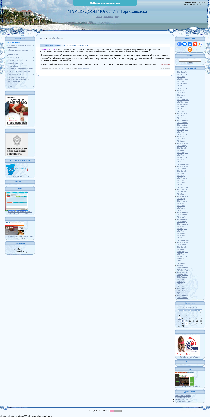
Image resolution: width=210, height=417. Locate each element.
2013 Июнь (181, 93)
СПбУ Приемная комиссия (190, 387)
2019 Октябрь (182, 242)
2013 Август (181, 97)
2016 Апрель (182, 157)
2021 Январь (182, 277)
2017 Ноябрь (182, 189)
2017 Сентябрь (183, 185)
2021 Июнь (181, 288)
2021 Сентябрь (183, 295)
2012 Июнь (181, 77)
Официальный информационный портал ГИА (20, 237)
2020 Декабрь (182, 275)
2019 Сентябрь (183, 240)
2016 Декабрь (182, 171)
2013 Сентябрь (183, 100)
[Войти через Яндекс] (195, 44)
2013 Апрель (182, 88)
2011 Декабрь (182, 72)
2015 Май (180, 136)
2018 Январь (182, 194)
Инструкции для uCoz (183, 401)
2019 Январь (182, 222)
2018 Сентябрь (183, 212)
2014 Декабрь (182, 127)
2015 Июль (181, 141)
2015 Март (181, 132)
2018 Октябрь (182, 215)
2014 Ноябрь (182, 125)
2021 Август (181, 293)
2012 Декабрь (182, 83)
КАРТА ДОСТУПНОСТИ (20, 176)
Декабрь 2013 (190, 307)
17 (183, 321)
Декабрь (56, 38)
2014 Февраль (182, 109)
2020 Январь (182, 249)
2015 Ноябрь (182, 146)
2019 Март (181, 226)
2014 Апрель (182, 113)
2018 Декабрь (182, 219)
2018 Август (181, 210)
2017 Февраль (182, 173)
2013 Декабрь (182, 104)
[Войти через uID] (179, 44)
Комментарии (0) (83, 68)
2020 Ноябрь (182, 272)
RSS (203, 4)
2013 (49, 38)
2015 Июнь (181, 139)
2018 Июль (181, 208)
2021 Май (180, 286)
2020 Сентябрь (183, 268)
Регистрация (108, 17)
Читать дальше (164, 64)
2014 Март (181, 111)
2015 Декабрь (182, 148)
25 (186, 323)
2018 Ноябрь (182, 217)
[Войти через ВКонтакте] (184, 44)
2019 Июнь (181, 233)
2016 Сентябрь (183, 164)
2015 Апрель (182, 134)
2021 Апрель (182, 284)
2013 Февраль (182, 86)
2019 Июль (181, 235)
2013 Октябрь (182, 102)
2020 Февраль (182, 252)
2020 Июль (181, 263)
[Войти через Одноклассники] (190, 49)
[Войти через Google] (200, 44)
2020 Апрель (182, 256)
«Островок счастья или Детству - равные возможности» (65, 45)
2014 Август (181, 118)
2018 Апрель (182, 201)
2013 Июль (181, 95)
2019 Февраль (182, 224)
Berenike (61, 68)
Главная (99, 17)
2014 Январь (182, 106)
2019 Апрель (182, 229)
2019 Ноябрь (182, 245)
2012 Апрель (182, 74)
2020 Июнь (181, 261)
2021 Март (181, 282)
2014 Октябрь (182, 123)
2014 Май (180, 116)
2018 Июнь (181, 206)
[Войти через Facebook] (190, 44)
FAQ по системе (181, 399)
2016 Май (180, 159)
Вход (117, 17)
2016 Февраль (182, 153)
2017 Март (181, 176)
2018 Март (181, 199)
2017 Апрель (182, 178)
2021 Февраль (182, 279)
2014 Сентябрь (183, 120)
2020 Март (181, 254)
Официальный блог (183, 396)
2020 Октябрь (182, 270)
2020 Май (180, 258)
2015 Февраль (182, 130)
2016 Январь (182, 150)
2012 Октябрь (182, 79)
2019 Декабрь (182, 247)
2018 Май (180, 203)
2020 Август (181, 265)
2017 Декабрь (182, 192)
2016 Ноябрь (182, 169)
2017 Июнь (181, 182)
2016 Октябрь (182, 166)
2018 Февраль (182, 196)
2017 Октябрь (182, 187)
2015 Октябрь (182, 143)
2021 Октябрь (182, 298)
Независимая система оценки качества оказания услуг (20, 212)
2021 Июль (181, 291)
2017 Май (180, 180)
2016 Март (181, 155)
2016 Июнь (181, 162)
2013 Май (180, 90)
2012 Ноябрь (182, 81)
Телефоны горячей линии (190, 357)
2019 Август (181, 238)
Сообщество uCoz (182, 397)
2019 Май (180, 231)
